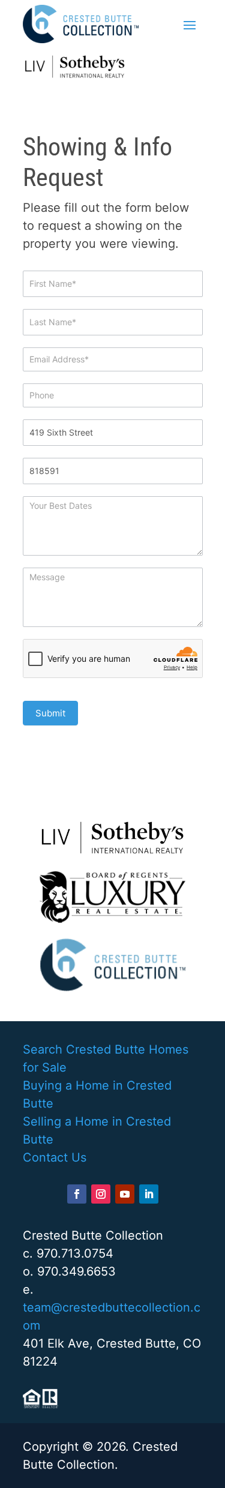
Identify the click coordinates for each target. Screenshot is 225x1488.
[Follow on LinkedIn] (148, 1194)
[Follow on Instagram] (100, 1194)
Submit (50, 713)
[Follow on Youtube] (124, 1194)
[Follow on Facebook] (76, 1194)
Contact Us (54, 1157)
